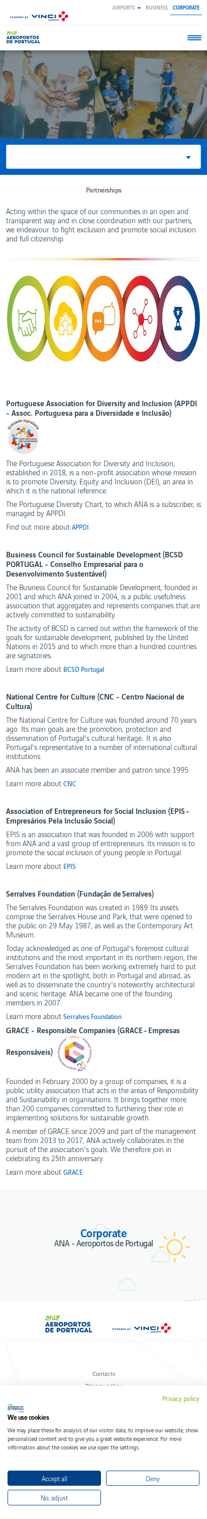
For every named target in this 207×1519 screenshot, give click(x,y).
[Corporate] (25, 37)
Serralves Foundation (92, 1016)
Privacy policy (180, 1398)
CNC (69, 783)
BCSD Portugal (83, 669)
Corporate (186, 7)
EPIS (69, 866)
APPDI (80, 527)
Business (157, 7)
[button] (127, 7)
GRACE (73, 1172)
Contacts (103, 1373)
